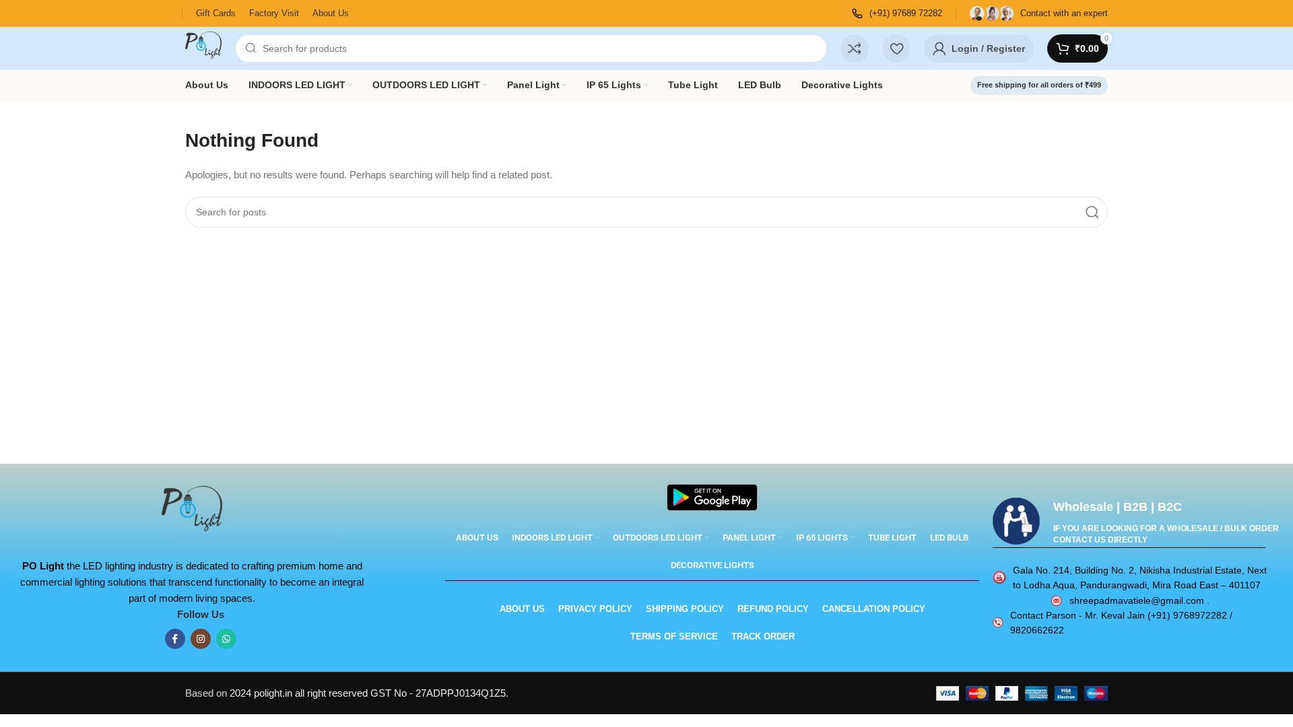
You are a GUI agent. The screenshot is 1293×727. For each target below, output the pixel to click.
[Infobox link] (897, 14)
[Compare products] (854, 48)
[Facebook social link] (175, 639)
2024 (242, 693)
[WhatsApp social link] (226, 639)
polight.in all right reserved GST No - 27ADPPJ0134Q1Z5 (380, 693)
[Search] (1092, 212)
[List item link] (1130, 578)
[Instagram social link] (201, 639)
